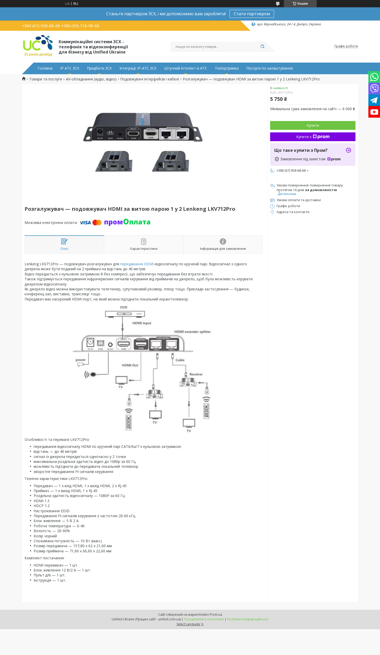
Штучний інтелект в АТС (185, 68)
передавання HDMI (137, 263)
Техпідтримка (227, 68)
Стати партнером (252, 14)
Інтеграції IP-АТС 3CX (137, 68)
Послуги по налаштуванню (269, 68)
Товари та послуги (45, 79)
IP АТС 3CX (69, 68)
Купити (313, 125)
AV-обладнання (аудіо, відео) (91, 79)
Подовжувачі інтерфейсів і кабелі (149, 79)
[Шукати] (262, 46)
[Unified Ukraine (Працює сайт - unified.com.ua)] (38, 46)
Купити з (303, 136)
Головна (44, 68)
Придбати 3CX (99, 68)
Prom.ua (216, 614)
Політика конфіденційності (247, 619)
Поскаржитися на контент (204, 619)
